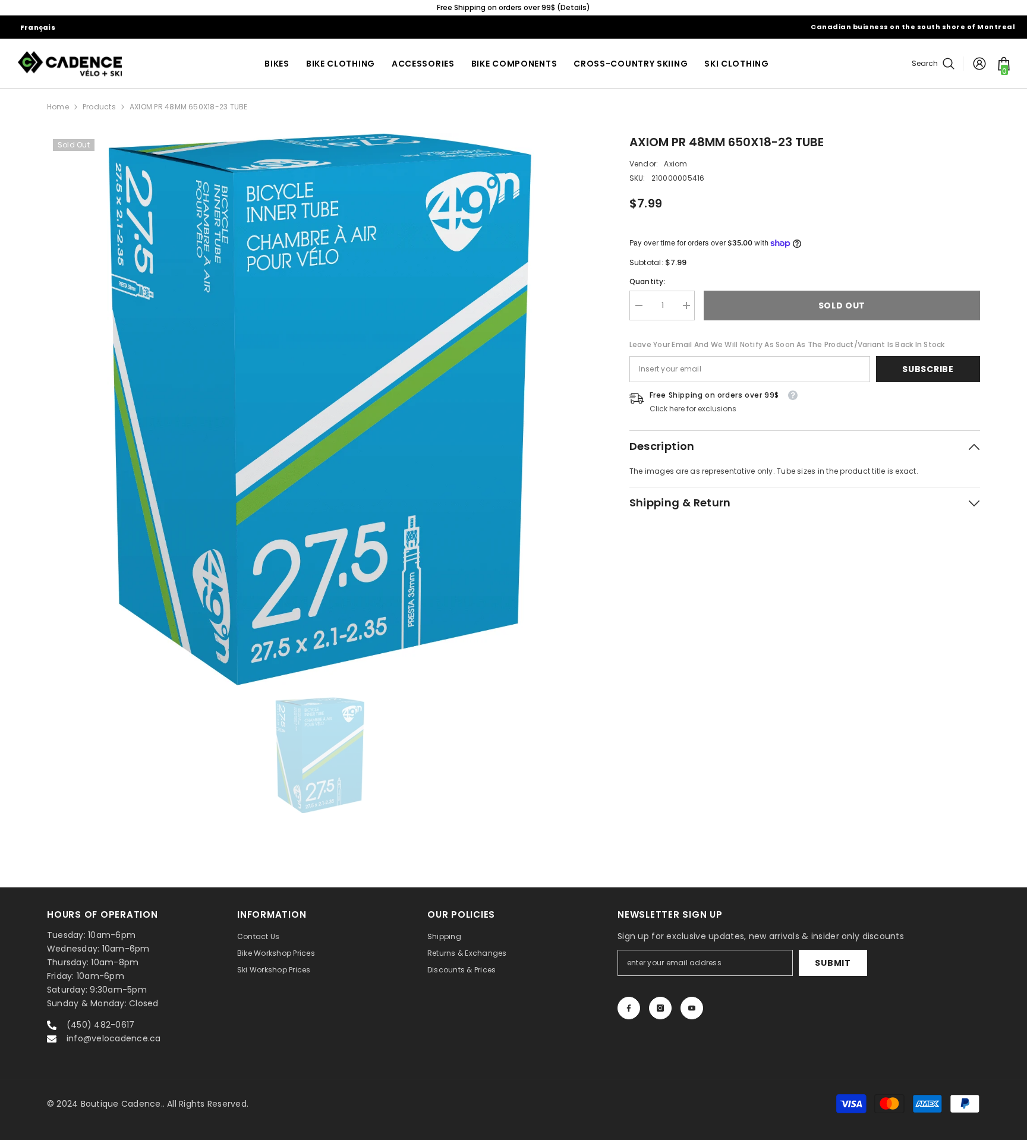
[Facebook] (629, 1008)
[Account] (979, 63)
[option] (320, 409)
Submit (832, 963)
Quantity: (647, 281)
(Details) (173, 7)
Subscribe (927, 369)
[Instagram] (660, 1008)
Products (99, 107)
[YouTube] (692, 1008)
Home (58, 107)
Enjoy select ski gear (808, 7)
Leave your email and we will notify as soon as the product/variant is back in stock (787, 344)
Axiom (675, 164)
